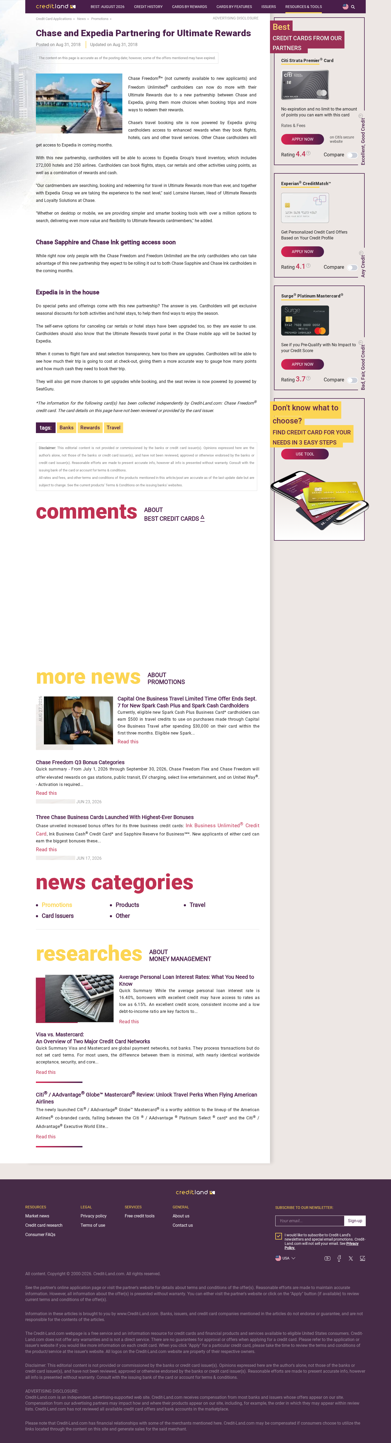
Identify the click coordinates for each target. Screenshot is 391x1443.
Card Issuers (58, 915)
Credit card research (44, 1225)
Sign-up (355, 1220)
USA (285, 1258)
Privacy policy (94, 1215)
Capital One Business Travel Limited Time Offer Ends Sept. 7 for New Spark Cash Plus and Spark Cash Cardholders (187, 702)
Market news (37, 1215)
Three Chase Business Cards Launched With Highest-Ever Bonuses (115, 817)
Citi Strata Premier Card (307, 60)
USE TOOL (305, 454)
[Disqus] (147, 590)
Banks (67, 428)
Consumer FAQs (40, 1234)
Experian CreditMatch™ (306, 183)
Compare (334, 155)
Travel (113, 428)
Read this (128, 742)
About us (181, 1215)
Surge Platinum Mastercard (312, 296)
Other (123, 915)
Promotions (57, 905)
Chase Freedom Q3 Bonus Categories (80, 762)
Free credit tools (140, 1215)
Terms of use (93, 1225)
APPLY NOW (302, 139)
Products (127, 905)
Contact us (183, 1225)
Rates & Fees (293, 125)
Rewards (90, 428)
